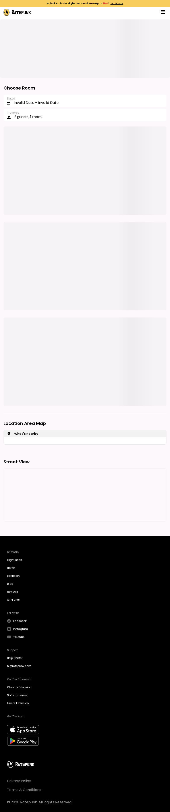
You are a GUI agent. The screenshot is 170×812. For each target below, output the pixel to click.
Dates (11, 98)
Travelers (13, 113)
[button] (162, 12)
